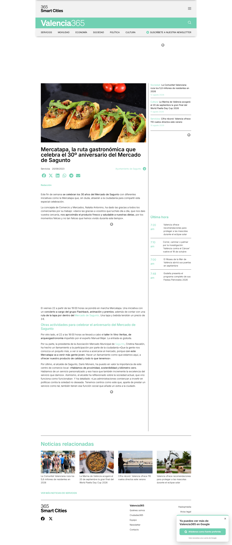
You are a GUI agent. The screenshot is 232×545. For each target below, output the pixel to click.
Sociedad (98, 32)
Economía (81, 32)
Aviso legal (185, 511)
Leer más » (45, 486)
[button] (44, 175)
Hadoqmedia (184, 506)
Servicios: (155, 118)
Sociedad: (156, 85)
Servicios (46, 32)
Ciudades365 (136, 515)
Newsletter (135, 524)
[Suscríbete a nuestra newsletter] (147, 32)
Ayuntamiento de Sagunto (128, 168)
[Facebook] (43, 519)
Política (115, 32)
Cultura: (154, 101)
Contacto (134, 529)
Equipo (133, 520)
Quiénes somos (137, 510)
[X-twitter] (51, 519)
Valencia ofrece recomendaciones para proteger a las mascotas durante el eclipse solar (174, 479)
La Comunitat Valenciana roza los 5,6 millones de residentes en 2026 (57, 479)
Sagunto (120, 344)
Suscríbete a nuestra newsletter (170, 32)
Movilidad (64, 32)
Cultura (130, 32)
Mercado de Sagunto (87, 315)
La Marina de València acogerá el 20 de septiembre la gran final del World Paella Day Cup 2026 (96, 479)
